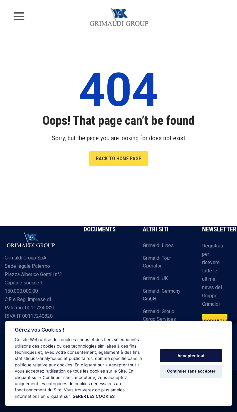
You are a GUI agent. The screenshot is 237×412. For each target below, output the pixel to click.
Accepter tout (191, 355)
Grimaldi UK (155, 278)
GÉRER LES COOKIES (94, 396)
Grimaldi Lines (158, 245)
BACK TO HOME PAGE (118, 158)
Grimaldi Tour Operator (157, 262)
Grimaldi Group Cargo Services (159, 315)
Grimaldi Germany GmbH (162, 295)
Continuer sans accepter (191, 371)
